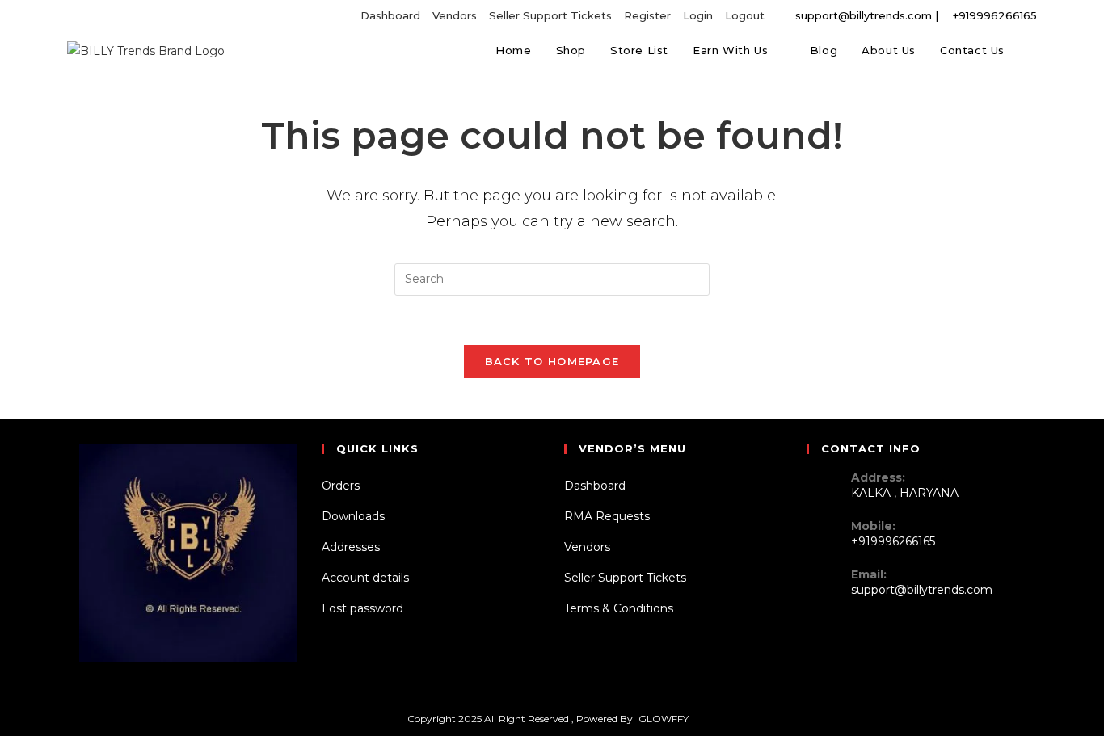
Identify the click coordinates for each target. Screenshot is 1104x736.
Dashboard (390, 15)
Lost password (362, 608)
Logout (745, 15)
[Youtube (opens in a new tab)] (158, 16)
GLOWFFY (663, 719)
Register (647, 15)
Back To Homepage (552, 361)
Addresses (351, 547)
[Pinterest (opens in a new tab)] (121, 16)
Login (698, 15)
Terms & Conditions (618, 608)
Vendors (454, 15)
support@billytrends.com (921, 589)
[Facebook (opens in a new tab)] (102, 16)
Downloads (353, 516)
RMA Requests (607, 516)
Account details (365, 577)
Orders (341, 485)
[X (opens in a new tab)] (86, 16)
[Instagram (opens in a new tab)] (139, 16)
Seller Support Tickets (550, 15)
